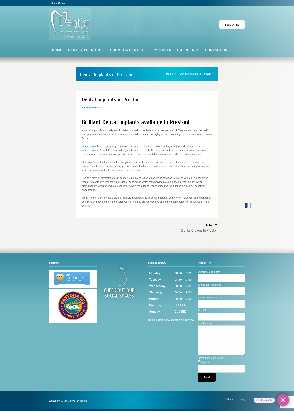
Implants (162, 50)
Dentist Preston (84, 50)
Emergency (188, 50)
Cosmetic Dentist (127, 50)
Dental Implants (90, 146)
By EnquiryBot (265, 400)
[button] (102, 50)
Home (57, 50)
